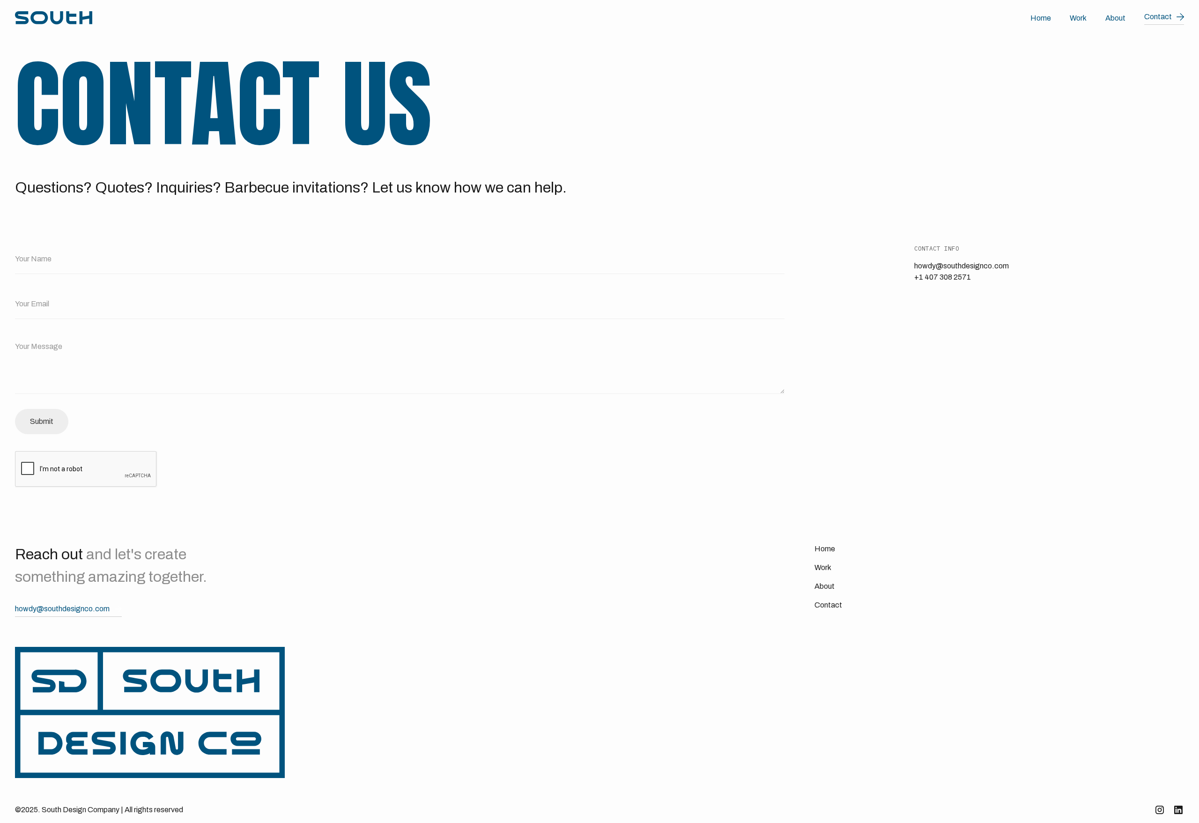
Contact (828, 605)
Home (1040, 18)
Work (1078, 18)
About (1115, 18)
